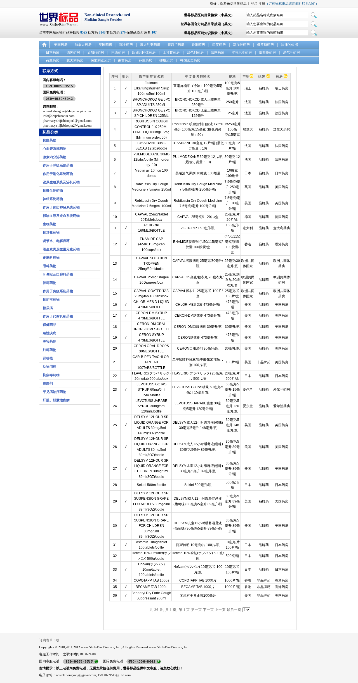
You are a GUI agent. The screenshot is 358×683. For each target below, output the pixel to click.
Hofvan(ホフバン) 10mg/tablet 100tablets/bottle (151, 569)
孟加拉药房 (95, 52)
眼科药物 (49, 266)
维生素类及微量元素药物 (61, 249)
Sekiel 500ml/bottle (151, 485)
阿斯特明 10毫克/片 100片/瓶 (198, 545)
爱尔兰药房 (291, 52)
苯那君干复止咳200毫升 (198, 595)
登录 (254, 4)
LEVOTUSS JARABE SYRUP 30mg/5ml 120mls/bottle (151, 406)
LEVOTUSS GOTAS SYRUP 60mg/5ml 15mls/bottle (151, 389)
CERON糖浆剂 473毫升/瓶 (198, 338)
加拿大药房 (83, 45)
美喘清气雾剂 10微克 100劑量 (197, 173)
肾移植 (48, 358)
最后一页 (234, 610)
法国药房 (217, 52)
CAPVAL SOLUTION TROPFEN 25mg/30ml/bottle (151, 263)
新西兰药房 (176, 45)
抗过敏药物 (51, 232)
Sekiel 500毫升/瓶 (197, 485)
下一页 (208, 610)
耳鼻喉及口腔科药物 (58, 274)
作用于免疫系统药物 (58, 291)
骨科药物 (49, 283)
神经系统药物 (53, 199)
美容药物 (49, 341)
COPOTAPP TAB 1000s (151, 580)
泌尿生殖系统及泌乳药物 (61, 182)
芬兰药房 (145, 60)
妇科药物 (49, 350)
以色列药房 (195, 52)
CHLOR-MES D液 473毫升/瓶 (197, 305)
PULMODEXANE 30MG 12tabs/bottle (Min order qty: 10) (151, 159)
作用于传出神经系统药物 (61, 207)
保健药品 (49, 325)
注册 (261, 4)
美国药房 (60, 45)
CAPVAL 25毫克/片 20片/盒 (197, 217)
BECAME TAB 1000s (151, 587)
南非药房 (124, 60)
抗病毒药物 (51, 375)
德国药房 (73, 52)
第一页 (196, 610)
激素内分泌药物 (54, 157)
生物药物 (49, 224)
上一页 (220, 610)
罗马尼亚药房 (242, 52)
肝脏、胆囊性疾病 (56, 400)
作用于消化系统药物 (58, 174)
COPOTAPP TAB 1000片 (197, 580)
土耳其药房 (171, 52)
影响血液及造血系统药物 (61, 216)
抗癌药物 (49, 140)
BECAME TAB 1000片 (198, 587)
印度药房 (219, 45)
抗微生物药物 (53, 191)
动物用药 (49, 367)
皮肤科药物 (51, 258)
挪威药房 (166, 60)
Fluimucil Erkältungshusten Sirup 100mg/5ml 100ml (151, 88)
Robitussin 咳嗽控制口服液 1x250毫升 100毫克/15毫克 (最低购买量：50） (197, 129)
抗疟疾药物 (51, 300)
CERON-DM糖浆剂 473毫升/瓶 (198, 315)
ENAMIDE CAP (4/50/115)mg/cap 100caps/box (151, 244)
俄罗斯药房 (265, 45)
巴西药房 (118, 52)
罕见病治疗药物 (54, 392)
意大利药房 (75, 60)
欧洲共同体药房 (144, 52)
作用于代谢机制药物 (58, 316)
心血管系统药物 (54, 149)
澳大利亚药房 (150, 45)
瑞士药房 (126, 45)
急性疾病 (49, 333)
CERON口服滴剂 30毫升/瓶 (197, 348)
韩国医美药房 (190, 60)
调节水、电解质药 (56, 241)
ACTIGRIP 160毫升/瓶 (198, 228)
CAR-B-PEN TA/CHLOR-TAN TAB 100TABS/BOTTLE (151, 362)
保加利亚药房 (101, 60)
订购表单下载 (49, 640)
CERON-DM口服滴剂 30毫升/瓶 (198, 327)
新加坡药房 (241, 45)
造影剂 (48, 383)
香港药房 (198, 45)
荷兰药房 (52, 60)
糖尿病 (48, 308)
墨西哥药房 (267, 52)
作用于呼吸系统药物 (58, 165)
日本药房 (52, 52)
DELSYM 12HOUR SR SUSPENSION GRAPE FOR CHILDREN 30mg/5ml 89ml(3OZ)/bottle (151, 526)
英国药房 (105, 45)
